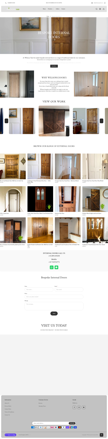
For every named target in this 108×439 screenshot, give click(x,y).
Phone (26, 293)
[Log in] (100, 9)
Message (26, 300)
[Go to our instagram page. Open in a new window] (79, 407)
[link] (22, 121)
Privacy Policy (8, 406)
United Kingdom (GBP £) (24, 434)
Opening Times (42, 406)
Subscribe (72, 423)
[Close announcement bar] (105, 3)
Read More (54, 66)
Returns (40, 403)
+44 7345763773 (54, 262)
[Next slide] (101, 121)
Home (48, 16)
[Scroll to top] (101, 435)
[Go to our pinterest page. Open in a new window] (84, 407)
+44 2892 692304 (54, 256)
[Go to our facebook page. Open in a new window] (74, 407)
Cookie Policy (8, 409)
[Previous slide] (6, 121)
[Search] (96, 9)
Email (56, 286)
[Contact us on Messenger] (56, 267)
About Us (7, 403)
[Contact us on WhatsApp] (51, 267)
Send (54, 313)
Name (26, 286)
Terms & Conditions (9, 412)
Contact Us (7, 415)
